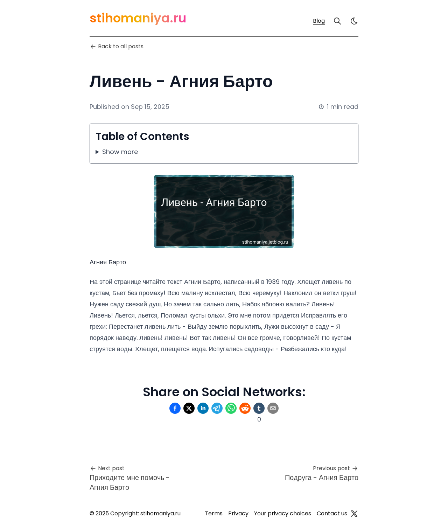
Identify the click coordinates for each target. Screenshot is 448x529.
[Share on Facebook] (175, 408)
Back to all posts (121, 46)
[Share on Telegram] (217, 408)
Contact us (332, 513)
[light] (354, 21)
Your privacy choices (282, 513)
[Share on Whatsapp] (231, 408)
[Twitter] (354, 513)
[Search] (337, 21)
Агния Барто (108, 262)
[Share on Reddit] (245, 408)
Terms (214, 513)
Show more (120, 151)
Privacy (238, 513)
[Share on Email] (273, 408)
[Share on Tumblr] (259, 408)
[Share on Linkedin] (203, 408)
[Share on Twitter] (189, 408)
